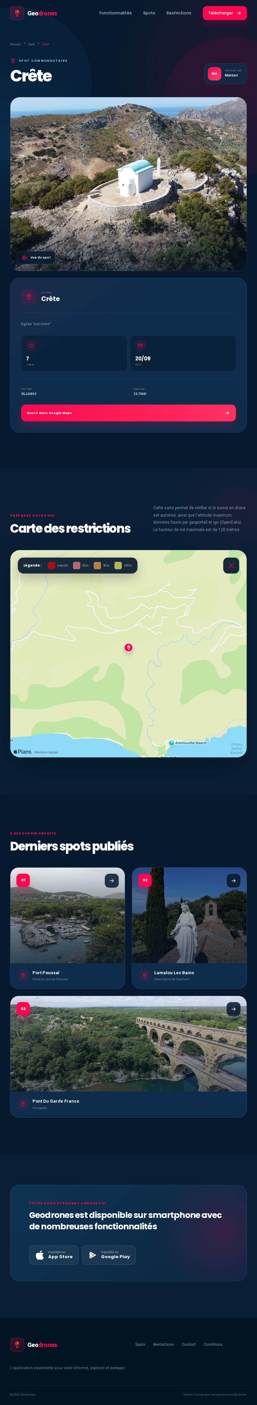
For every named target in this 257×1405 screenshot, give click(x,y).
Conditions (213, 1344)
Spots (149, 13)
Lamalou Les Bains (174, 972)
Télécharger (220, 13)
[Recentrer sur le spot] (231, 566)
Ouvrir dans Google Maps (49, 413)
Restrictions (179, 13)
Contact (189, 1344)
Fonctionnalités (115, 13)
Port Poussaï (45, 972)
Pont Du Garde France (55, 1101)
